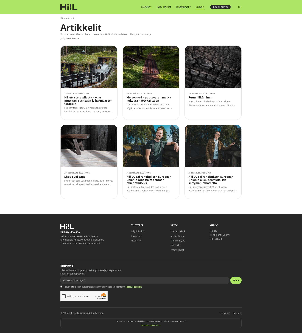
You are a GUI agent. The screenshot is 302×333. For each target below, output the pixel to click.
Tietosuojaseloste (133, 286)
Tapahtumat (183, 6)
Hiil (61, 18)
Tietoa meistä (178, 231)
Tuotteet (146, 6)
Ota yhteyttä (220, 7)
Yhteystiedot (177, 249)
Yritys (200, 6)
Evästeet (237, 312)
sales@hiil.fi (216, 239)
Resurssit (136, 240)
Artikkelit (175, 245)
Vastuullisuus (178, 236)
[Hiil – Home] (68, 7)
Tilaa (236, 280)
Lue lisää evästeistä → (151, 325)
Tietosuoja (225, 312)
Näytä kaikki (137, 231)
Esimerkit (136, 236)
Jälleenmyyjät (164, 6)
